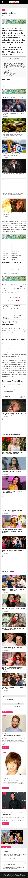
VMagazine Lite (14, 876)
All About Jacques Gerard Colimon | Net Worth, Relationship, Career (13, 813)
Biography (5, 71)
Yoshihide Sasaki (6, 778)
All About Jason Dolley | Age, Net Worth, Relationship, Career (11, 736)
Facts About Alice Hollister (9, 75)
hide (18, 58)
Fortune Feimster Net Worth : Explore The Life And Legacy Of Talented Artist (13, 868)
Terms (12, 874)
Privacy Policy (22, 874)
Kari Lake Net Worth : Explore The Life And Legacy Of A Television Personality (14, 863)
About (4, 874)
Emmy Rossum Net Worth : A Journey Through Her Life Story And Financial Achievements (14, 855)
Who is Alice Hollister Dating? (9, 74)
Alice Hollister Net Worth (8, 72)
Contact (8, 874)
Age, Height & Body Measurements (10, 73)
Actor (4, 9)
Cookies (16, 874)
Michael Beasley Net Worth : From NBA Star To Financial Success (13, 850)
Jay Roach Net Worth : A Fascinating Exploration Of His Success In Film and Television (14, 859)
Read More (5, 747)
